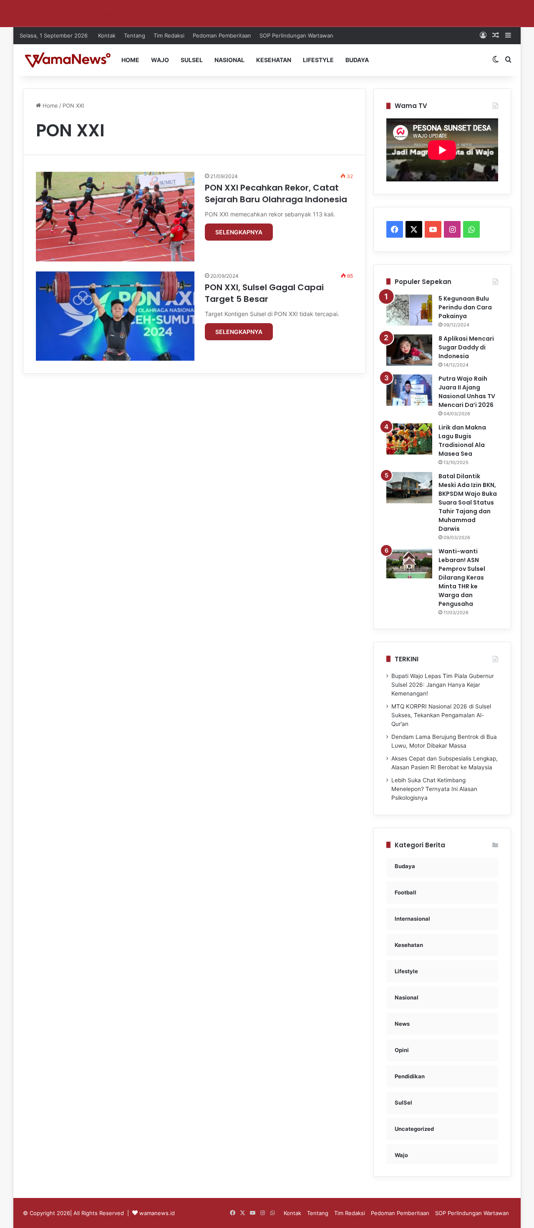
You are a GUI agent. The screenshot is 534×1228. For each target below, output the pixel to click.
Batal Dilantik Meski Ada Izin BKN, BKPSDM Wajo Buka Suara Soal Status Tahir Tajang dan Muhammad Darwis (467, 502)
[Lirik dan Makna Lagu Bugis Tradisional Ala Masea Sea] (409, 439)
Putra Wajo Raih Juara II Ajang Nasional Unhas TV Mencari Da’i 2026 (466, 391)
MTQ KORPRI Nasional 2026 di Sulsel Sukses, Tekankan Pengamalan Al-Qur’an (441, 715)
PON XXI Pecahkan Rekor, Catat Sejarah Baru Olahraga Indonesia (276, 193)
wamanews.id (157, 1213)
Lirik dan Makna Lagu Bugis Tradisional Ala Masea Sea (462, 440)
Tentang (134, 35)
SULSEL (192, 59)
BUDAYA (357, 59)
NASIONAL (229, 59)
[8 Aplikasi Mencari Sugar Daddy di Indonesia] (409, 350)
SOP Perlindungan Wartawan (296, 35)
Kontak (107, 35)
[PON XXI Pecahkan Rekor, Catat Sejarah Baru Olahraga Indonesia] (115, 216)
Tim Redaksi (169, 35)
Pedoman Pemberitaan (222, 35)
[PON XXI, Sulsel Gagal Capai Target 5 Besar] (115, 316)
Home (49, 105)
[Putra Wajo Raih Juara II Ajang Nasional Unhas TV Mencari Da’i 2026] (409, 390)
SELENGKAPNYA (238, 232)
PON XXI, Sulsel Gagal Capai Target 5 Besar (264, 293)
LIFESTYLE (318, 59)
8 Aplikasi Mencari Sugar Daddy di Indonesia (466, 347)
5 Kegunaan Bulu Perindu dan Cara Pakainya (465, 307)
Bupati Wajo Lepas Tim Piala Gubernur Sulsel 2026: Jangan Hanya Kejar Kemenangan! (442, 685)
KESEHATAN (273, 59)
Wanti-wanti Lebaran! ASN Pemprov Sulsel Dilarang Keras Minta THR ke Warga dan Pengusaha (461, 577)
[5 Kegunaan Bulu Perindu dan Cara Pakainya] (409, 310)
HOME (130, 59)
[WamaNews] (68, 60)
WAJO (160, 59)
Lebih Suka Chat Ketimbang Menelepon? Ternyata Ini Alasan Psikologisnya (434, 789)
